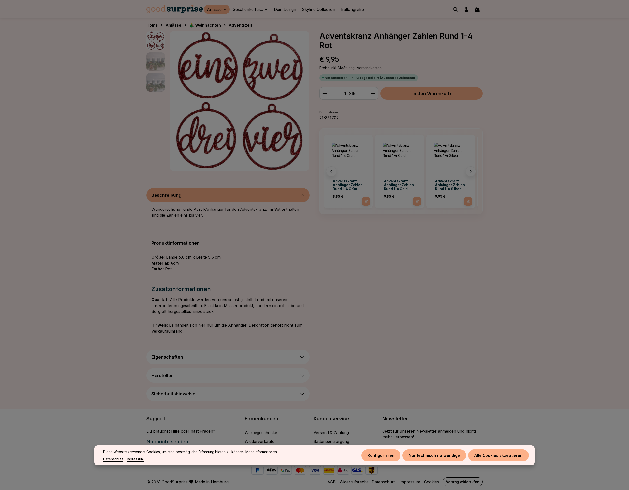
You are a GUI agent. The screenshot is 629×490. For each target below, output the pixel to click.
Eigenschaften (167, 357)
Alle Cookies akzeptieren (498, 455)
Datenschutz (383, 481)
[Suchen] (455, 9)
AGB (331, 481)
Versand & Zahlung (331, 432)
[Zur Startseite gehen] (174, 9)
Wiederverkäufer (260, 441)
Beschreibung (166, 195)
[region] (228, 101)
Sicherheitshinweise (173, 393)
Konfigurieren (381, 455)
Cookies (431, 481)
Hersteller (162, 375)
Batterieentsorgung (331, 441)
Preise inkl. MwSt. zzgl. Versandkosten (350, 68)
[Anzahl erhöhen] (373, 93)
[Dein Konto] (466, 9)
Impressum (409, 481)
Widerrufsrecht (354, 481)
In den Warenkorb (431, 93)
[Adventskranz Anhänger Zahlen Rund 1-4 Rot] (239, 101)
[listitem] (348, 171)
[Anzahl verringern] (324, 93)
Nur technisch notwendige (434, 455)
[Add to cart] (366, 201)
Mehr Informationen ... (262, 452)
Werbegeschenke (261, 432)
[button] (331, 171)
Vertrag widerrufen (462, 482)
